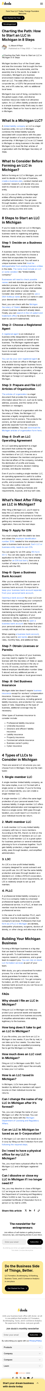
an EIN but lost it (20, 560)
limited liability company (14, 126)
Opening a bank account (13, 598)
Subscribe (34, 1242)
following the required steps (14, 1144)
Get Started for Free (12, 18)
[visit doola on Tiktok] (32, 1378)
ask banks (23, 637)
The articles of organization (14, 394)
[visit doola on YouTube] (28, 1378)
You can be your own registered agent (19, 359)
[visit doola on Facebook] (13, 1378)
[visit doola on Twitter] (20, 1378)
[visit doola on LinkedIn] (24, 1378)
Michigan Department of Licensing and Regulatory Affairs (20, 1121)
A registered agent (10, 334)
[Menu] (41, 3)
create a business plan (12, 181)
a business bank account (27, 634)
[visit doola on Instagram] (17, 1378)
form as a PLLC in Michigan (14, 924)
